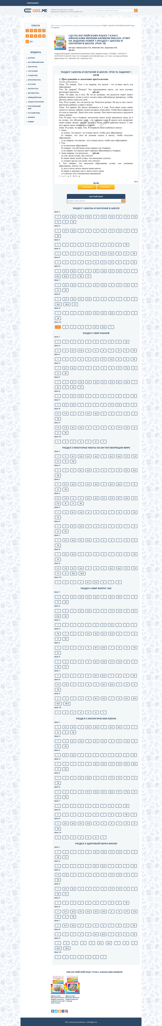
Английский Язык (36, 62)
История (32, 84)
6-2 (111, 313)
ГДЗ (52, 26)
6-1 (103, 313)
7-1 (126, 217)
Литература (33, 89)
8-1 (58, 276)
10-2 (67, 304)
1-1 (58, 413)
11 (27, 41)
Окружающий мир (34, 107)
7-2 (134, 217)
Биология (32, 67)
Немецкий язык (35, 97)
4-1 (96, 271)
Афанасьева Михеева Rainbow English (87, 26)
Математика (33, 93)
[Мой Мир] (63, 1011)
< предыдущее (87, 187)
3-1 (81, 217)
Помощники (32, 3)
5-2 (111, 217)
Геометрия (32, 75)
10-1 (58, 304)
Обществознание (36, 102)
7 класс (57, 26)
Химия (31, 122)
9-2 (134, 470)
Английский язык (67, 26)
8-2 (65, 276)
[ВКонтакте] (52, 1011)
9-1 (126, 470)
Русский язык (34, 113)
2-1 (65, 217)
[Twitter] (56, 1011)
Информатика (34, 80)
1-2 (65, 413)
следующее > (105, 187)
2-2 (73, 217)
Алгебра (31, 58)
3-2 (88, 217)
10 (44, 36)
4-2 (103, 271)
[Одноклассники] (59, 1011)
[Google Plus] (66, 1011)
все (31, 41)
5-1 (103, 217)
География (33, 71)
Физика (31, 117)
